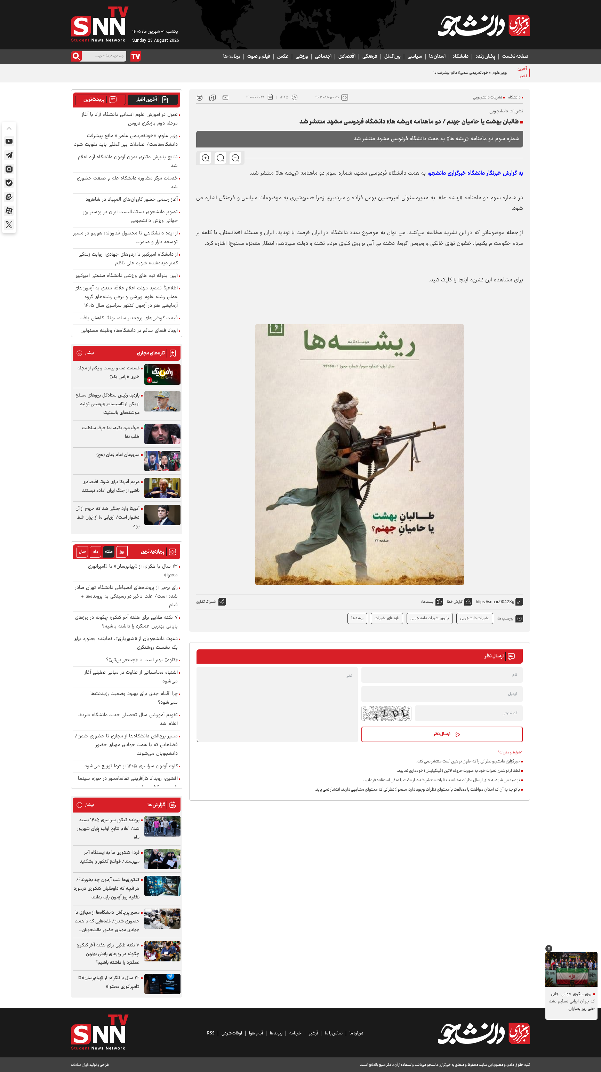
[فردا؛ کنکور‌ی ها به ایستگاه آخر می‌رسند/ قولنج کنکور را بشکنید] (162, 859)
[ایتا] (9, 196)
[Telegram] (9, 155)
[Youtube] (9, 141)
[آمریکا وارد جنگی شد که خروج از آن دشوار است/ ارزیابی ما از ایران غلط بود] (162, 515)
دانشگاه (460, 56)
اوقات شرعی (232, 1033)
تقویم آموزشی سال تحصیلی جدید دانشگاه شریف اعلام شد (128, 719)
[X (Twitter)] (9, 224)
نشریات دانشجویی (487, 97)
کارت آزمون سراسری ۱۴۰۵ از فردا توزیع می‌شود (131, 766)
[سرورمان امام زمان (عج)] (162, 461)
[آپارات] (9, 210)
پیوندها (276, 1033)
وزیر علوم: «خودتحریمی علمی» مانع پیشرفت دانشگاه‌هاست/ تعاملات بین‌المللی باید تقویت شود (432, 73)
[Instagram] (9, 169)
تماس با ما (334, 1033)
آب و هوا (256, 1033)
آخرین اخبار (146, 99)
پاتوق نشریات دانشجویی (429, 618)
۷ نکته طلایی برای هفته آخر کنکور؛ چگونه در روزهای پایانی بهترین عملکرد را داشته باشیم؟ (126, 622)
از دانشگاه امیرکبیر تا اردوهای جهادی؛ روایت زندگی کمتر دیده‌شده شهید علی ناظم (128, 259)
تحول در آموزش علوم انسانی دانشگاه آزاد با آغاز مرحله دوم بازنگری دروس (130, 119)
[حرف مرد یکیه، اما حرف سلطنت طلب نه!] (162, 434)
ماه (95, 551)
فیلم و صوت (258, 56)
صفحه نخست (515, 56)
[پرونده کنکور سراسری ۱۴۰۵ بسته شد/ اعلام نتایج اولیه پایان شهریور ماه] (162, 826)
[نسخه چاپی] (199, 97)
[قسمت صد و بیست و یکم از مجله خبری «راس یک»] (162, 374)
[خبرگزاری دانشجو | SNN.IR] (484, 25)
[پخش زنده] (135, 56)
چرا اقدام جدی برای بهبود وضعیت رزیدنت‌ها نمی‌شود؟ (134, 698)
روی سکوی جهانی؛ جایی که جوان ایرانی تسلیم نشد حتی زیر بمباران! (572, 1002)
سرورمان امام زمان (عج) (117, 455)
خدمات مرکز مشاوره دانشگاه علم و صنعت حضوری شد (127, 183)
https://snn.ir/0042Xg (495, 601)
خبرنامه (295, 1033)
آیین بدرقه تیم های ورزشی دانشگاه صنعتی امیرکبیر (127, 276)
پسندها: (427, 602)
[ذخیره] (212, 97)
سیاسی (415, 56)
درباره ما (356, 1033)
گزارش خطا (455, 602)
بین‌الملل (392, 56)
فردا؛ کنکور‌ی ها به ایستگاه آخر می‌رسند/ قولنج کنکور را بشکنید (109, 857)
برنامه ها (231, 56)
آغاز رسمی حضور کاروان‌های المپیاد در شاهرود (132, 199)
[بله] (9, 182)
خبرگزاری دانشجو (447, 173)
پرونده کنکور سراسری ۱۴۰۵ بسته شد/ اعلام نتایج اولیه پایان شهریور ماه (108, 829)
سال (82, 551)
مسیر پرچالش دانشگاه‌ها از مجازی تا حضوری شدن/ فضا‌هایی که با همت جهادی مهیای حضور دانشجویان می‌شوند (126, 745)
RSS (211, 1033)
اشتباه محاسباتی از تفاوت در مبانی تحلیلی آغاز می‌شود (131, 677)
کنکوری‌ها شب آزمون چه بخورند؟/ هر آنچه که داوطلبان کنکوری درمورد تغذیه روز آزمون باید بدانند (106, 889)
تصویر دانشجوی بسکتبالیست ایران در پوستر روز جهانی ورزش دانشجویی (130, 216)
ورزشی (302, 56)
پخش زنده (485, 56)
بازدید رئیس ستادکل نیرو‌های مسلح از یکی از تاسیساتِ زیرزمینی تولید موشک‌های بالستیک (107, 404)
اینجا (463, 280)
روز (122, 551)
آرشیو (313, 1033)
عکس (283, 56)
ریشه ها (357, 618)
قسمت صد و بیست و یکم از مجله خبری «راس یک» (108, 372)
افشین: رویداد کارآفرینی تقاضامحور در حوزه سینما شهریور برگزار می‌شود (128, 783)
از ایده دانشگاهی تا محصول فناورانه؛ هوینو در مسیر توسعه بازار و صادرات (125, 238)
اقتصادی (346, 56)
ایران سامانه (79, 1065)
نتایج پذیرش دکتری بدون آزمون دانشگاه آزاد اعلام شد (128, 161)
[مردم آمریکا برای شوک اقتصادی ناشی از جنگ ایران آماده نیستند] (162, 488)
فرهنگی (369, 56)
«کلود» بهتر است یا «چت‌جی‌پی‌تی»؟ (142, 660)
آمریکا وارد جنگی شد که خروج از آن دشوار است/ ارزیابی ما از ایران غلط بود (107, 517)
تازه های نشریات (387, 618)
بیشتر (85, 353)
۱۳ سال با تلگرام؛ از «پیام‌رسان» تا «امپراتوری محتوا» (133, 571)
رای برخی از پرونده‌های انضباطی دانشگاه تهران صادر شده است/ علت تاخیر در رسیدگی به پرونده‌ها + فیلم (126, 597)
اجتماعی (323, 56)
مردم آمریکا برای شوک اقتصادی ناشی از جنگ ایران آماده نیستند (110, 486)
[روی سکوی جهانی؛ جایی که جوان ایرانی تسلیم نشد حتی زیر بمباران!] (571, 969)
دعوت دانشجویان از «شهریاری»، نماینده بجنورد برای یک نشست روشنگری (125, 643)
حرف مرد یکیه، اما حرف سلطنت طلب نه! (110, 432)
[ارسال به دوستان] (225, 97)
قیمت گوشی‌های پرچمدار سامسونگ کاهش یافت (129, 318)
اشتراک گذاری (206, 602)
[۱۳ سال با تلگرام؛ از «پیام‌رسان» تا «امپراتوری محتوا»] (162, 984)
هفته (109, 551)
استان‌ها (437, 56)
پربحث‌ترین (94, 99)
